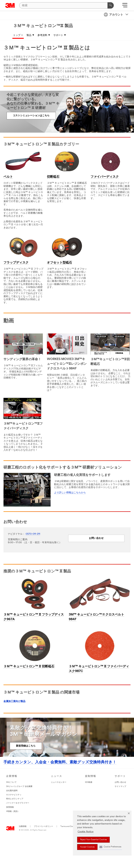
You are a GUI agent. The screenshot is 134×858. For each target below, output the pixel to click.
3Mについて (11, 782)
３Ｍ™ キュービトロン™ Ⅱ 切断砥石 (28, 666)
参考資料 (42, 35)
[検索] (110, 5)
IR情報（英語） (12, 811)
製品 (29, 35)
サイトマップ (120, 787)
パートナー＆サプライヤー (17, 803)
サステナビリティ (13, 795)
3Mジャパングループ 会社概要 (19, 787)
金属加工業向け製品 (14, 701)
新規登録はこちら (26, 746)
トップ (16, 35)
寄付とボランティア (14, 799)
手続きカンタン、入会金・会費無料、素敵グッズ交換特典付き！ (59, 762)
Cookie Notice (86, 831)
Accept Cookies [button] (87, 847)
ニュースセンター (58, 782)
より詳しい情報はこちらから (70, 492)
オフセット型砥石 (59, 262)
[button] (110, 847)
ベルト (8, 177)
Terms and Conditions (69, 826)
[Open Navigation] (124, 6)
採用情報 (10, 807)
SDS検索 (88, 782)
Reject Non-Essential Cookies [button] (93, 840)
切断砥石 (53, 177)
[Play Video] (23, 344)
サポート (58, 35)
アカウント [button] (116, 14)
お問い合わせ (96, 538)
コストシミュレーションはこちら (31, 115)
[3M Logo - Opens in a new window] (10, 5)
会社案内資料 (12, 791)
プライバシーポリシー (43, 826)
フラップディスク (16, 262)
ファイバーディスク (105, 177)
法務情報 (23, 826)
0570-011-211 (33, 534)
